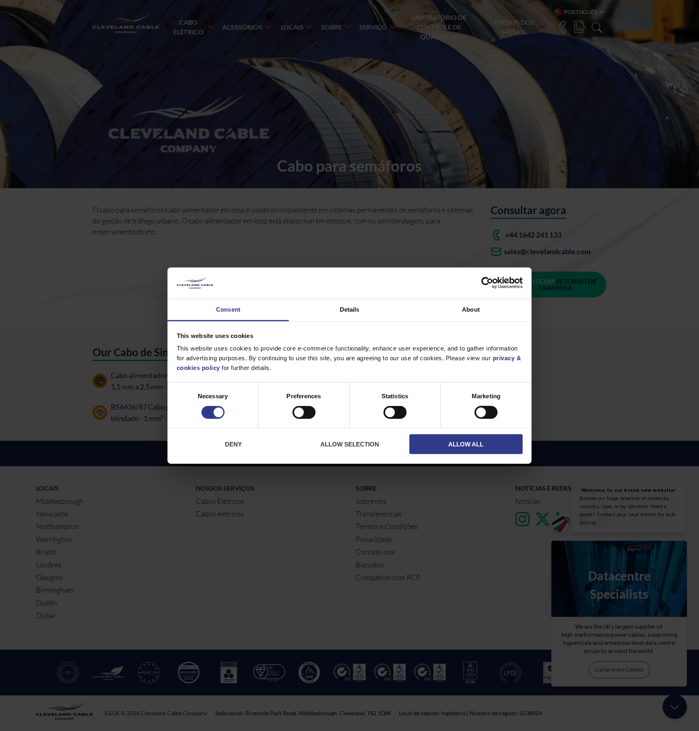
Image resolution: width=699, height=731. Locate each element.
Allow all (465, 444)
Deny (233, 444)
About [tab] (471, 309)
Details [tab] (350, 309)
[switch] (304, 414)
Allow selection (349, 444)
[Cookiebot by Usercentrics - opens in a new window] (487, 283)
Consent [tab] (228, 309)
